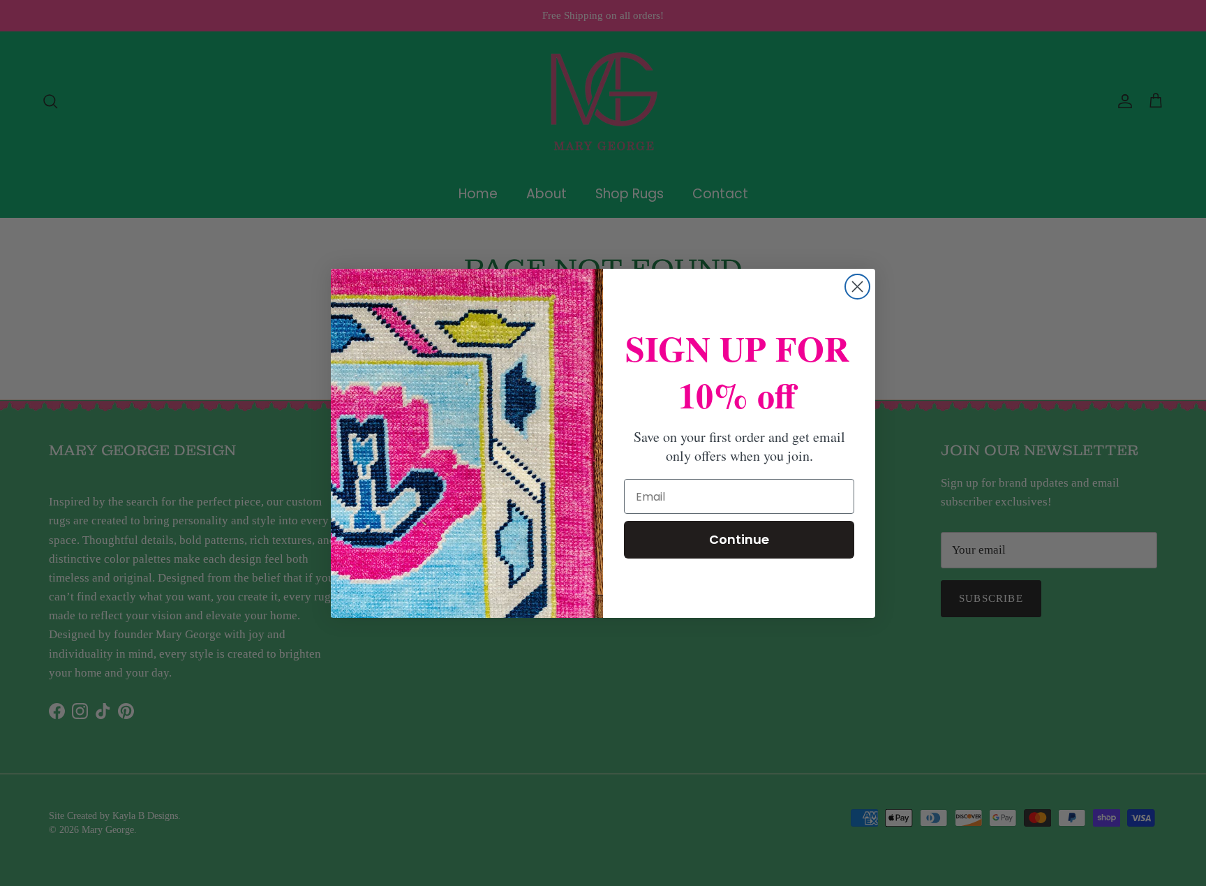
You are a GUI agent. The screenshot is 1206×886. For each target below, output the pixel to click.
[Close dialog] (857, 286)
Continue (739, 539)
